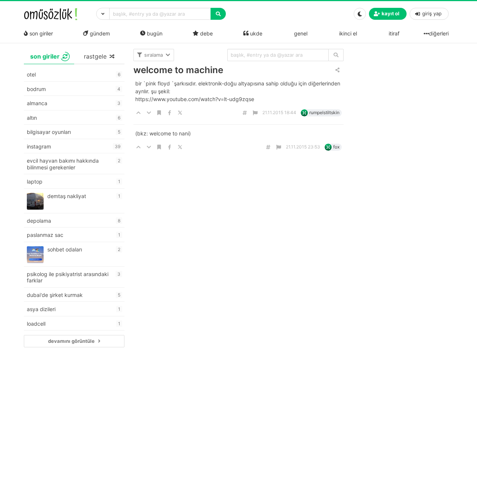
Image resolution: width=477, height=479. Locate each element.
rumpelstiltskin (324, 112)
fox (336, 147)
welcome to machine (178, 70)
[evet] (336, 55)
